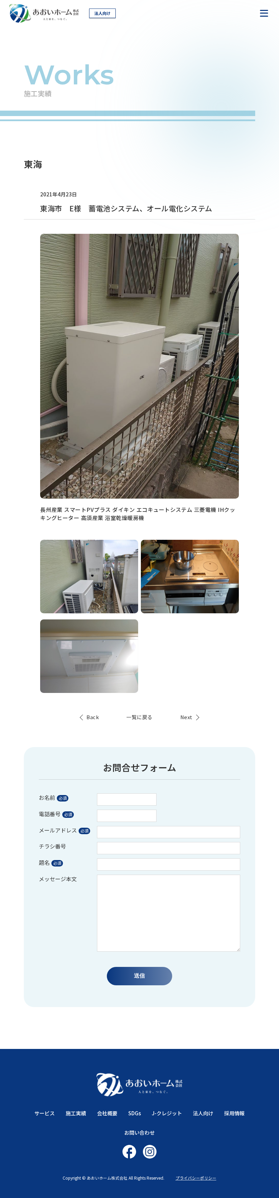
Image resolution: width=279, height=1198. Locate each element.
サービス (44, 1113)
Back (92, 717)
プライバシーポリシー (196, 1178)
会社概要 (107, 1113)
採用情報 (234, 1113)
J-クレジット (167, 1113)
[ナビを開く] (264, 13)
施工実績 (76, 1113)
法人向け (102, 13)
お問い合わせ (139, 1132)
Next (186, 717)
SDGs (134, 1113)
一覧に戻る (139, 717)
